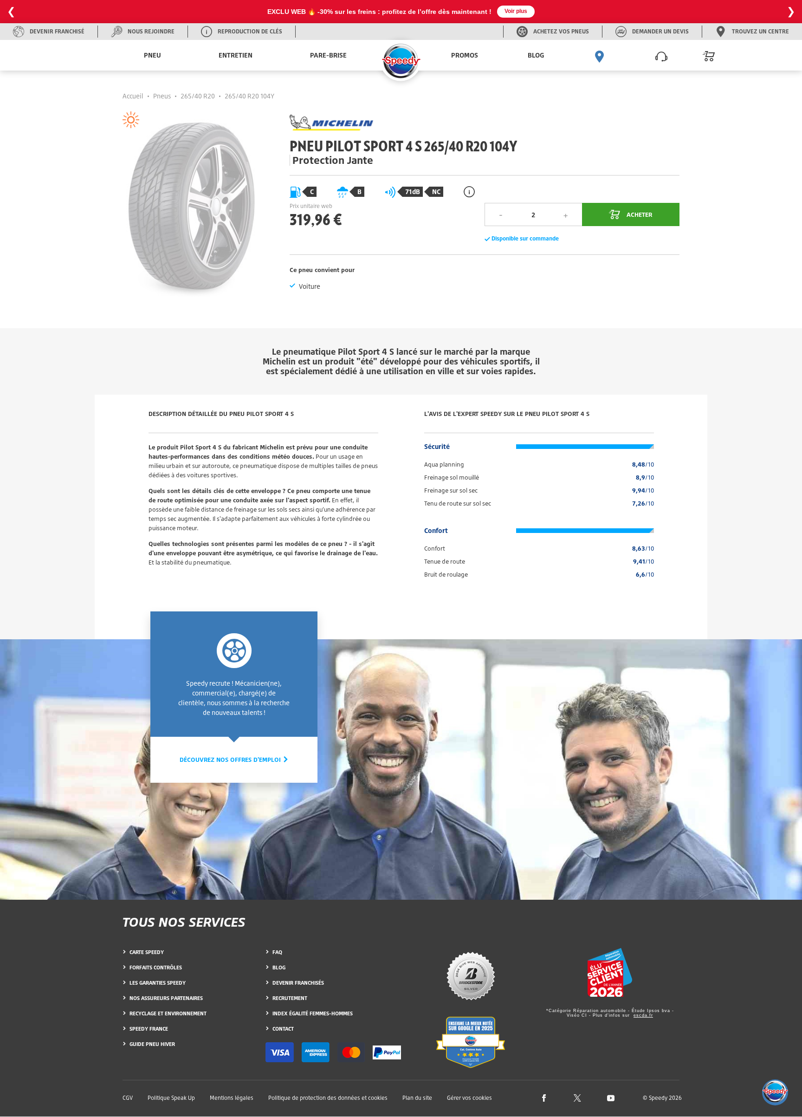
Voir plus (515, 11)
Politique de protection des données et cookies (328, 1097)
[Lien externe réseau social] (544, 1097)
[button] (775, 1092)
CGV (128, 1097)
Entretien (235, 55)
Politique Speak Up (171, 1097)
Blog (536, 55)
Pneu (152, 55)
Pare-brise (328, 55)
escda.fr (643, 1015)
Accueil (133, 96)
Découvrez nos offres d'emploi (231, 759)
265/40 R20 (198, 96)
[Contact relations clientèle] (661, 55)
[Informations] (469, 191)
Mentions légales (231, 1097)
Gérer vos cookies (469, 1098)
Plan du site (417, 1097)
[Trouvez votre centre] (599, 55)
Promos (464, 55)
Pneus (162, 96)
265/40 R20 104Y (249, 96)
